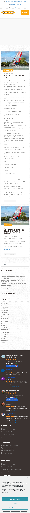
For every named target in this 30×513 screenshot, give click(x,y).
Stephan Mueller (10, 377)
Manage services (15, 494)
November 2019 (5, 332)
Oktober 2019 (4, 334)
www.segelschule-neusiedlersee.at (11, 471)
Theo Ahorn (9, 369)
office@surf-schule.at (9, 434)
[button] (27, 477)
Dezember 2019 (5, 331)
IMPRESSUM (24, 511)
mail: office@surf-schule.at (16, 7)
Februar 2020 (4, 327)
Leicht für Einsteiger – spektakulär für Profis (14, 232)
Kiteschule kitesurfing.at (14, 391)
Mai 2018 (3, 342)
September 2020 (5, 320)
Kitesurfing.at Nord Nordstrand (10, 445)
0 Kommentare (12, 201)
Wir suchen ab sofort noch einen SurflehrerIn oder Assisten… (13, 281)
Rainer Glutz (9, 403)
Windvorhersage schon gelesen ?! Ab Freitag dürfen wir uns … (13, 277)
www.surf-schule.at (8, 436)
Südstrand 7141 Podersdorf (10, 429)
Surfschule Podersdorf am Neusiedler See (14, 356)
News (6, 201)
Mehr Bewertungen (15, 386)
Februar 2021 (4, 310)
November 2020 (5, 316)
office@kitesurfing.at (9, 450)
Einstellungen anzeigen (15, 507)
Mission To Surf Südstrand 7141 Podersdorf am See (16, 1)
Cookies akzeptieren (15, 499)
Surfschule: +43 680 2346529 (15, 4)
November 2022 (5, 305)
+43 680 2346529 (7, 431)
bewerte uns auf (11, 365)
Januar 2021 (4, 312)
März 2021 (3, 309)
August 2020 (4, 321)
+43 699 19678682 (8, 448)
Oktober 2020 (5, 318)
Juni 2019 (3, 336)
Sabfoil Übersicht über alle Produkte (11, 275)
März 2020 (4, 325)
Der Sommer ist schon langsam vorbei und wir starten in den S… (13, 284)
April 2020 (4, 323)
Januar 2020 (4, 329)
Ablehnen (15, 503)
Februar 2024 (4, 303)
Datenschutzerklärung (15, 511)
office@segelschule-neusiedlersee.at (12, 469)
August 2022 (4, 307)
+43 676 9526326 (7, 466)
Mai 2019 (3, 338)
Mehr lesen (15, 249)
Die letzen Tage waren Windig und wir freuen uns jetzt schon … (14, 287)
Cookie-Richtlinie (6, 511)
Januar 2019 (4, 340)
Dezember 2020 (5, 314)
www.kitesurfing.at (7, 453)
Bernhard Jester (10, 413)
